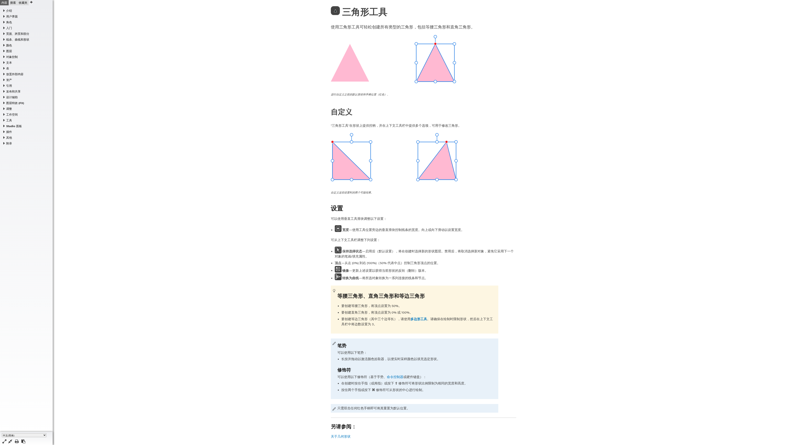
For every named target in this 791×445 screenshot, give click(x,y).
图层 (9, 51)
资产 (9, 80)
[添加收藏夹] (31, 2)
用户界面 (12, 16)
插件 (9, 132)
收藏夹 (23, 3)
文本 (9, 62)
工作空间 (12, 114)
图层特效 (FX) (15, 103)
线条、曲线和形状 (17, 39)
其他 (9, 137)
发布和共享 (13, 91)
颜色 (9, 45)
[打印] (17, 441)
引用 (9, 86)
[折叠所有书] (10, 441)
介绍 (9, 11)
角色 (9, 22)
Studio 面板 (14, 126)
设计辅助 (12, 97)
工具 (9, 120)
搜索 (13, 3)
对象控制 (12, 57)
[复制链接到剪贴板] (23, 441)
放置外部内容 (14, 74)
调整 (9, 109)
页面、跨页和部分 (17, 34)
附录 (9, 143)
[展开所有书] (4, 441)
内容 (4, 3)
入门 (9, 28)
